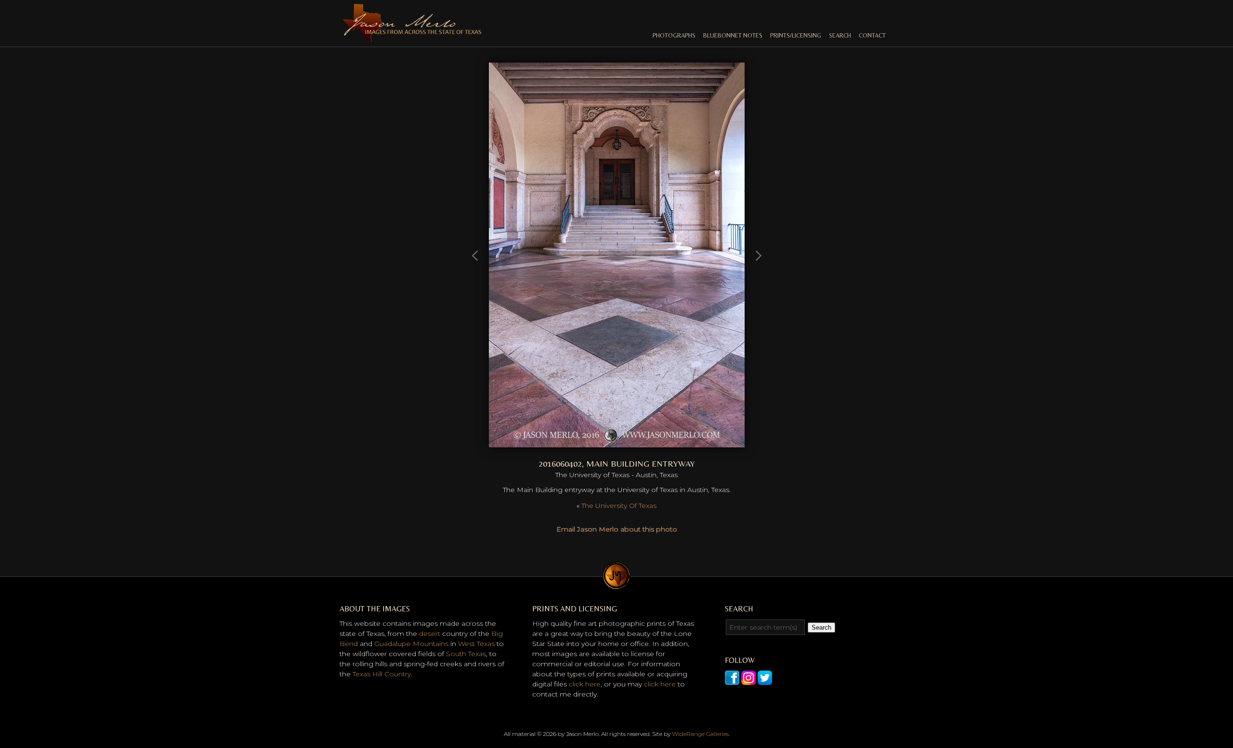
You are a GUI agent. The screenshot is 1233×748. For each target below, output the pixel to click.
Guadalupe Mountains (411, 643)
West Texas (476, 643)
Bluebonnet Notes (732, 35)
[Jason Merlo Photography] (412, 37)
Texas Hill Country (382, 674)
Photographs (674, 35)
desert (429, 633)
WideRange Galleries (700, 733)
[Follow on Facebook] (732, 679)
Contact (872, 35)
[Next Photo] (617, 442)
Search (840, 35)
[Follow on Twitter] (765, 679)
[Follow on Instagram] (748, 679)
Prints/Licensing (795, 35)
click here (585, 684)
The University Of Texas (618, 505)
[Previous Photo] (475, 300)
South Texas (466, 653)
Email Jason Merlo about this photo (616, 529)
